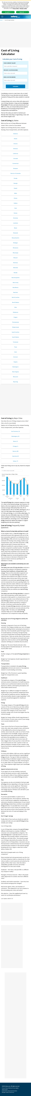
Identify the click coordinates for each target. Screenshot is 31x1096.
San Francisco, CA (15, 431)
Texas (15, 347)
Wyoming (15, 381)
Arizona (15, 143)
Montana (15, 262)
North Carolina (15, 297)
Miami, (14, 495)
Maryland (15, 233)
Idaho (15, 193)
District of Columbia (16, 173)
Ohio (15, 307)
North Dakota (15, 302)
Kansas (15, 213)
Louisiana (15, 223)
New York (15, 292)
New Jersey (15, 282)
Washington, (10, 498)
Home (1, 20)
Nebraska (15, 267)
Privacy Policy (16, 8)
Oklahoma (15, 312)
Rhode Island (15, 327)
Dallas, (27, 495)
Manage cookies (23, 8)
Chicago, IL (15, 446)
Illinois (15, 198)
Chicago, (17, 498)
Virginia (15, 362)
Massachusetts (15, 238)
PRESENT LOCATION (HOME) (11, 70)
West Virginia (15, 371)
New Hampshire (15, 277)
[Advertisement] (15, 34)
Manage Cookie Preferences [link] (8, 1092)
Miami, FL (15, 441)
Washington (15, 367)
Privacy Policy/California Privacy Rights (10, 1088)
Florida (15, 178)
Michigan (15, 242)
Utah (15, 352)
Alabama (15, 133)
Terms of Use (5, 1089)
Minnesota (15, 248)
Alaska (15, 138)
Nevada (15, 272)
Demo (27, 16)
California (15, 153)
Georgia (15, 183)
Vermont (15, 357)
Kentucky (15, 218)
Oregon (15, 317)
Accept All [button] (7, 12)
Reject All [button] (22, 12)
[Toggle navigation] (2, 16)
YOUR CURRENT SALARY (10, 63)
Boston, (20, 495)
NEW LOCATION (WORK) (10, 77)
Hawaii (15, 188)
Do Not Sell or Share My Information (9, 1090)
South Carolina (15, 332)
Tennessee (15, 342)
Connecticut (15, 163)
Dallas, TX (15, 461)
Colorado (15, 158)
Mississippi (15, 252)
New (24, 498)
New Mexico (15, 287)
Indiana (15, 203)
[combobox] (15, 66)
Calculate (15, 86)
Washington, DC (15, 436)
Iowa (15, 208)
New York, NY (15, 456)
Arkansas (15, 148)
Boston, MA (15, 451)
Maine (15, 228)
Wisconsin (15, 376)
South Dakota (15, 337)
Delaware (15, 168)
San (7, 495)
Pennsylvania (15, 322)
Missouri (15, 257)
